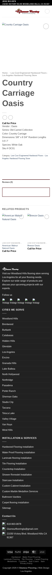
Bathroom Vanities (11, 497)
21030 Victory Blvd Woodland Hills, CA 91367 (26, 4)
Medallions (12, 561)
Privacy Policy (26, 563)
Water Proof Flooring (31, 557)
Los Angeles (8, 352)
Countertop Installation (13, 469)
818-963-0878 (14, 524)
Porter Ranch (9, 391)
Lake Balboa (8, 369)
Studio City (7, 402)
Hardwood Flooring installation (18, 447)
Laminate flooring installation (17, 458)
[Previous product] (10, 117)
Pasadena (7, 385)
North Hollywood (10, 374)
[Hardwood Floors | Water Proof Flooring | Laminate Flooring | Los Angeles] (27, 11)
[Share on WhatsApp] (4, 165)
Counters (23, 561)
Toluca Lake (8, 413)
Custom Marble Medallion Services (20, 491)
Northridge (7, 380)
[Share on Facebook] (10, 165)
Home (5, 73)
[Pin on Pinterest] (25, 165)
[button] (4, 11)
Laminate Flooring (12, 559)
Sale (43, 561)
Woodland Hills (10, 318)
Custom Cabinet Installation (16, 486)
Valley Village (9, 419)
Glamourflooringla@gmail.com (22, 529)
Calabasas (7, 335)
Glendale (7, 346)
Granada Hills (9, 363)
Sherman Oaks (9, 396)
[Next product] (4, 117)
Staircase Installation (13, 480)
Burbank (6, 330)
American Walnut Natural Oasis (10, 247)
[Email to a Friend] (20, 165)
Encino (5, 357)
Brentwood (7, 324)
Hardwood (16, 557)
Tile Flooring (27, 559)
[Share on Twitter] (15, 165)
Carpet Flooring (41, 559)
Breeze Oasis (33, 246)
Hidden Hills (8, 341)
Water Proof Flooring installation (18, 452)
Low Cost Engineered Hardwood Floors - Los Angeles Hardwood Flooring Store (25, 74)
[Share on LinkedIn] (30, 165)
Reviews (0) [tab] (7, 182)
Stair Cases (34, 561)
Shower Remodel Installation (17, 474)
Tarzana (6, 408)
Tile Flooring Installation (14, 463)
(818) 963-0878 (9, 1)
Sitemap (6, 508)
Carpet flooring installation (15, 502)
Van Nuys (7, 424)
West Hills (7, 430)
